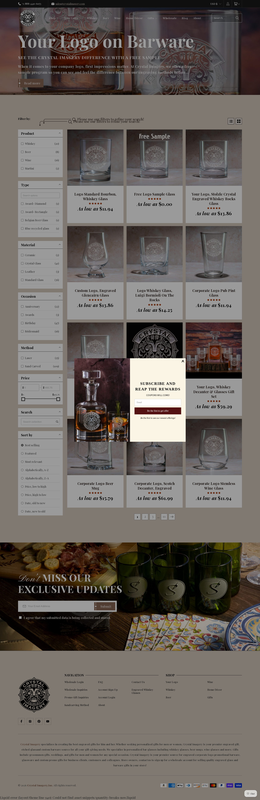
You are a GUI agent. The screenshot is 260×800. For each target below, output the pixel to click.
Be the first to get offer (158, 411)
